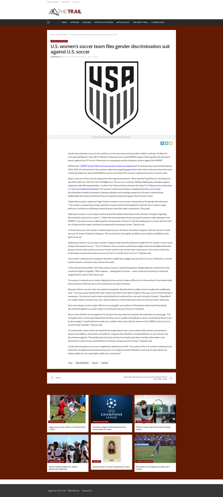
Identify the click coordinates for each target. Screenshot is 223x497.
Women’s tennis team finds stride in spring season (153, 428)
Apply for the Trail (53, 2)
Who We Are (66, 2)
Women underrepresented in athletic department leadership (63, 468)
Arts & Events (122, 22)
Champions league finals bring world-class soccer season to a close (109, 428)
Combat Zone (157, 22)
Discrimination (81, 57)
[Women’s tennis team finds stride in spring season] (155, 409)
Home (52, 34)
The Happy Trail (140, 22)
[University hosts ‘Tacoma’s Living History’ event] (111, 449)
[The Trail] (64, 11)
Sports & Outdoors (103, 22)
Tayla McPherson (56, 57)
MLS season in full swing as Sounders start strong (153, 468)
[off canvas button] (48, 22)
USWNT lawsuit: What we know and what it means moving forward (108, 166)
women (96, 57)
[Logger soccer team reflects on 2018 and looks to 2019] (68, 409)
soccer (90, 57)
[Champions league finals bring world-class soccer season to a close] (111, 409)
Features (86, 22)
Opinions (74, 22)
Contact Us (76, 2)
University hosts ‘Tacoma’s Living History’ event (111, 467)
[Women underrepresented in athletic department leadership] (68, 449)
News (64, 22)
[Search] (174, 22)
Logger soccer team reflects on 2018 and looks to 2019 (67, 428)
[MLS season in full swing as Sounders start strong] (155, 449)
